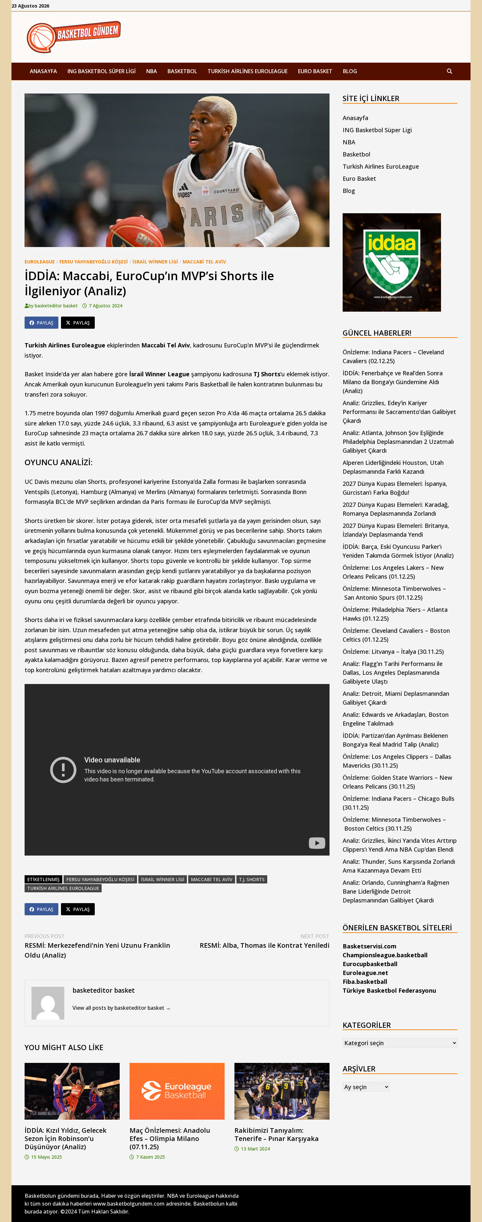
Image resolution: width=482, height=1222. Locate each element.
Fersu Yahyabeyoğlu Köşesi (93, 262)
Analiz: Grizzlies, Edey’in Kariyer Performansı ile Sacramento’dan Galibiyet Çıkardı (399, 412)
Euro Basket (315, 71)
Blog (350, 71)
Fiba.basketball (365, 981)
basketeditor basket (56, 305)
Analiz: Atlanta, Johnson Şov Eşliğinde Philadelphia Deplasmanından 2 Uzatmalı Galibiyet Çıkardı (398, 441)
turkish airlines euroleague (63, 888)
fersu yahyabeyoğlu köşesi (100, 879)
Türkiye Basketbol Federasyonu (389, 990)
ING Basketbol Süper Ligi (102, 71)
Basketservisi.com (369, 946)
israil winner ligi (162, 879)
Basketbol (182, 71)
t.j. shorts (252, 879)
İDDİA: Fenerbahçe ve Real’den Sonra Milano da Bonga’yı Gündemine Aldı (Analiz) (393, 382)
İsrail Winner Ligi (155, 262)
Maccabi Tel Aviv (204, 262)
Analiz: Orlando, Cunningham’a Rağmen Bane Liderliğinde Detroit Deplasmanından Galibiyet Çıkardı (396, 891)
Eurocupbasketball (370, 964)
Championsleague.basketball (385, 955)
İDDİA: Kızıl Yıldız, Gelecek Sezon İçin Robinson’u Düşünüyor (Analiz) (66, 1138)
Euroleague (40, 262)
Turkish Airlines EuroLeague (248, 71)
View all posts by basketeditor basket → (121, 1007)
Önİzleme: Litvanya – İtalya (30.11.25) (393, 651)
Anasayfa (43, 71)
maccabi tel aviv (211, 879)
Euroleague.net (365, 973)
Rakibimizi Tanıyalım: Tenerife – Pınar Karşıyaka (276, 1134)
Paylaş (45, 323)
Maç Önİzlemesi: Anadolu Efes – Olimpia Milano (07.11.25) (170, 1138)
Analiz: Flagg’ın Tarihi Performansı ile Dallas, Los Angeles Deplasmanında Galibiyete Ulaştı (393, 672)
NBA (151, 71)
